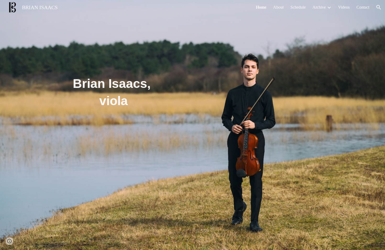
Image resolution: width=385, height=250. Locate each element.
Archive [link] (319, 7)
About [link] (278, 7)
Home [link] (261, 7)
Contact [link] (362, 7)
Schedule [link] (298, 7)
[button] (378, 7)
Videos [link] (344, 7)
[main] (113, 86)
